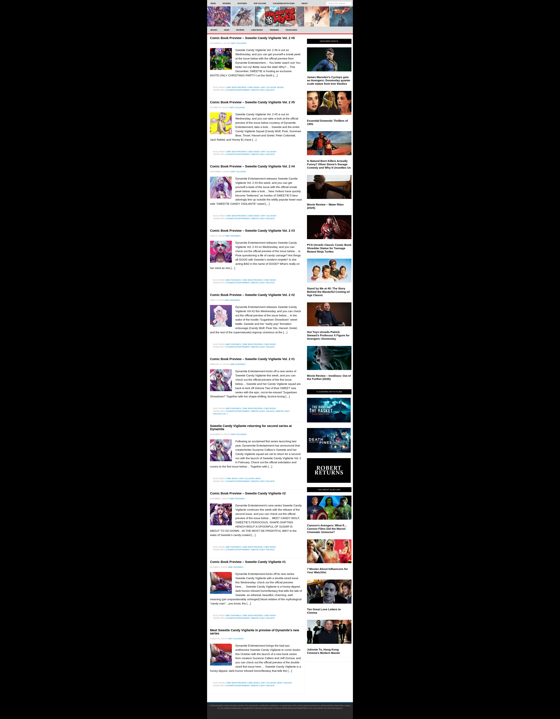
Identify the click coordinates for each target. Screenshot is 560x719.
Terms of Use (287, 708)
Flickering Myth (280, 16)
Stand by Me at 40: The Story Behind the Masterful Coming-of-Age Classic (328, 292)
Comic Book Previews (236, 87)
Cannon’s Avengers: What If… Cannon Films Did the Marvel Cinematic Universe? (327, 529)
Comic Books (253, 87)
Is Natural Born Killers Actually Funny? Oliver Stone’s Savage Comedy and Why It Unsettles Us (329, 164)
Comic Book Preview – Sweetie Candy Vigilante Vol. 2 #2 (252, 295)
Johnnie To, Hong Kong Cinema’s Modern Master (323, 651)
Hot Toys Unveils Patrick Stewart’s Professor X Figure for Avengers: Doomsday (328, 335)
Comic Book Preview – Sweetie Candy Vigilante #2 (248, 493)
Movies (280, 87)
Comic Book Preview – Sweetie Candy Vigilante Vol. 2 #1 (252, 359)
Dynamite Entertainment (238, 90)
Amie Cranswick (233, 280)
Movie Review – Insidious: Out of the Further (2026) (329, 377)
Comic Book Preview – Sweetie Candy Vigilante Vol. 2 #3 (252, 230)
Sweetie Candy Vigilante (263, 90)
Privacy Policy (301, 708)
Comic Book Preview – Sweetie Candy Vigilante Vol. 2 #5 (252, 102)
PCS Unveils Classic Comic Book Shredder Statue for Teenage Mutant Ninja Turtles (329, 248)
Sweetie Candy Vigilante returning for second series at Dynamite (251, 427)
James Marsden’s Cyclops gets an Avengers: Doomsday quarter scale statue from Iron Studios (328, 80)
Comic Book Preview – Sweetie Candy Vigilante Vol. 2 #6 (252, 38)
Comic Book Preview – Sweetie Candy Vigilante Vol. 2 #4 (252, 166)
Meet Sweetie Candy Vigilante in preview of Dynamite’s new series (254, 631)
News (258, 479)
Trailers (287, 683)
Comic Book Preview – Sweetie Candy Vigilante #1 (248, 562)
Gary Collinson (268, 87)
